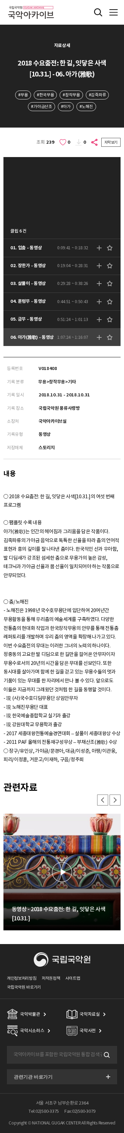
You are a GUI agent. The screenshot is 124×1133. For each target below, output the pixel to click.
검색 (106, 1054)
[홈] (31, 5)
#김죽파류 (97, 94)
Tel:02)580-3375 (44, 1111)
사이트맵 (72, 978)
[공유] (94, 142)
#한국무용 (45, 94)
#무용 (23, 94)
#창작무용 (71, 94)
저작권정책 (51, 978)
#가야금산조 (41, 106)
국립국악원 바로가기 (24, 987)
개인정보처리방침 (22, 978)
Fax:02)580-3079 (79, 1111)
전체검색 (98, 12)
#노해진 (86, 106)
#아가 (66, 106)
